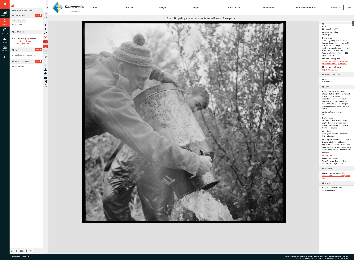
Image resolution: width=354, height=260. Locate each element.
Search (4, 24)
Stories (93, 7)
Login (5, 42)
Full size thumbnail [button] (45, 17)
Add (37, 15)
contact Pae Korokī (322, 257)
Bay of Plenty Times (330, 69)
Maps (196, 7)
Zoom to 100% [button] (45, 37)
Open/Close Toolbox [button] (47, 5)
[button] (45, 46)
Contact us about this (45, 78)
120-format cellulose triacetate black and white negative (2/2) (335, 62)
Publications (268, 7)
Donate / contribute (306, 7)
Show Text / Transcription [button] (45, 57)
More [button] (4, 60)
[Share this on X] (12, 249)
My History (4, 33)
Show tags (18, 21)
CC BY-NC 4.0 (327, 155)
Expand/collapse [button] (353, 23)
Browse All (5, 15)
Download (45, 69)
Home (5, 7)
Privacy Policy (16, 257)
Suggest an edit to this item (12, 5)
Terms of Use (25, 257)
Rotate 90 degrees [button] (45, 33)
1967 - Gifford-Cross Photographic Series (23, 42)
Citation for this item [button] (45, 86)
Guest (339, 7)
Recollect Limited (324, 258)
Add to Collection (45, 73)
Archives (129, 7)
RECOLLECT (299, 258)
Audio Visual (234, 7)
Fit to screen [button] (45, 21)
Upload (4, 51)
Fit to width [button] (45, 25)
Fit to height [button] (45, 29)
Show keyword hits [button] (45, 61)
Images (162, 7)
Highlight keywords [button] (45, 65)
